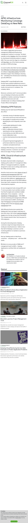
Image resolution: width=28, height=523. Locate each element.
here (9, 151)
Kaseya (9, 201)
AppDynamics (19, 178)
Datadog (13, 56)
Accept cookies (14, 521)
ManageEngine (14, 196)
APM (2, 16)
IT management (5, 287)
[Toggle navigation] (25, 2)
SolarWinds (4, 196)
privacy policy (18, 517)
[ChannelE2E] (7, 3)
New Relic (6, 62)
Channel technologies (7, 316)
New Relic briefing (14, 72)
